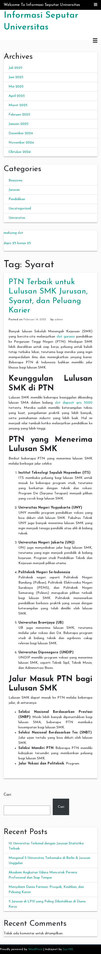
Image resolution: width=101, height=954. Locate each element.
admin (59, 319)
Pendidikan (17, 199)
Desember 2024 (21, 133)
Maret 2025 (18, 105)
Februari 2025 (19, 115)
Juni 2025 (16, 77)
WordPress (35, 949)
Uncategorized (20, 208)
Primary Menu (95, 40)
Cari (7, 795)
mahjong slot (13, 233)
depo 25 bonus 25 (17, 243)
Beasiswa (15, 180)
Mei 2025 (16, 86)
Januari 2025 (18, 124)
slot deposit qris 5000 (73, 403)
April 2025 (17, 96)
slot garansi (66, 336)
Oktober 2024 (20, 152)
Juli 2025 (15, 68)
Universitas (17, 218)
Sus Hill (68, 949)
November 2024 (21, 143)
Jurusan (14, 190)
